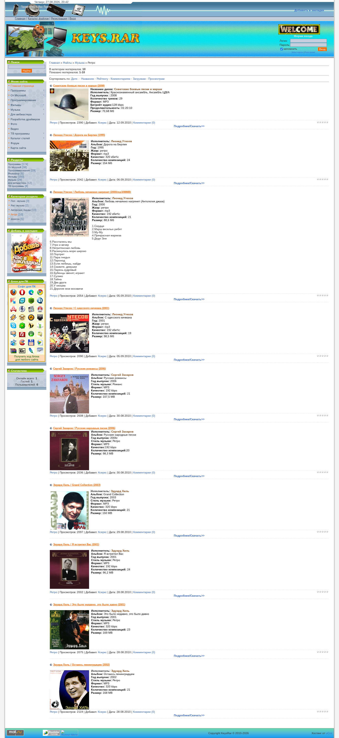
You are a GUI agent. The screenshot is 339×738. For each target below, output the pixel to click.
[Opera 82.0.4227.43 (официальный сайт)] (22, 294)
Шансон (15, 219)
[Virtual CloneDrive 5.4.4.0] (22, 319)
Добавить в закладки (309, 10)
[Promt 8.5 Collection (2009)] (40, 344)
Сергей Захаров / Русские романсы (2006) (79, 368)
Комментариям (120, 78)
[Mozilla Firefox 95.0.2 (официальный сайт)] (13, 294)
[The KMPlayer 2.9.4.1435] (40, 319)
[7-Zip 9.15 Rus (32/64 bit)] (22, 352)
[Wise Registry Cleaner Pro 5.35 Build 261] (13, 344)
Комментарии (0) (144, 122)
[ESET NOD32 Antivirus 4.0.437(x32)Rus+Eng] (22, 302)
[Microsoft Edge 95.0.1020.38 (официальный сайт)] (31, 294)
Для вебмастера (17, 183)
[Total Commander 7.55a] (31, 344)
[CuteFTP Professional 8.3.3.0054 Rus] (40, 336)
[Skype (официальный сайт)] (13, 327)
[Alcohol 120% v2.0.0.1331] (13, 311)
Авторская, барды (21, 210)
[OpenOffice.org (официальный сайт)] (40, 352)
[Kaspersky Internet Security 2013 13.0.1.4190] (13, 302)
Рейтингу (102, 78)
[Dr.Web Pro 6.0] (31, 302)
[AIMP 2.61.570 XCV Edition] (31, 319)
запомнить (290, 48)
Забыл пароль (297, 52)
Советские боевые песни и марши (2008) (79, 85)
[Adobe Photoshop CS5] (31, 352)
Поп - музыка (18, 201)
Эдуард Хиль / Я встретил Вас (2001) (76, 544)
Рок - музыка (18, 205)
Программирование (19, 170)
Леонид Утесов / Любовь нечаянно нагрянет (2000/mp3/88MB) (92, 192)
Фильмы (12, 176)
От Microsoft (14, 167)
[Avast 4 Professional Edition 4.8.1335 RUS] (40, 302)
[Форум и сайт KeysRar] (26, 271)
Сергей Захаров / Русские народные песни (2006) (84, 428)
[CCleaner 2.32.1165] (22, 344)
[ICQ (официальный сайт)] (22, 327)
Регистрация (59, 18)
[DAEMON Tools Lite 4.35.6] (22, 311)
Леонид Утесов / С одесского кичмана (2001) (81, 308)
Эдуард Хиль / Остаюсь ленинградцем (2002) (81, 664)
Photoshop (14, 173)
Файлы (67, 62)
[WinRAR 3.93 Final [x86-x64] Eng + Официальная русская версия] (13, 352)
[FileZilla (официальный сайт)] (22, 336)
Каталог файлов (38, 18)
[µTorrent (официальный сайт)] (31, 336)
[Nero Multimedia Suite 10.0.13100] (40, 311)
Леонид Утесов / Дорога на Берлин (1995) (79, 135)
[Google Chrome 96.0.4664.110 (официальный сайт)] (40, 294)
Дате (74, 78)
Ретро (14, 214)
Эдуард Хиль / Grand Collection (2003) (76, 484)
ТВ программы (16, 186)
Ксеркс (102, 122)
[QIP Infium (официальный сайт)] (40, 327)
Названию (87, 78)
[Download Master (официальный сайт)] (13, 336)
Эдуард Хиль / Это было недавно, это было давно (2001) (89, 604)
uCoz (329, 733)
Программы (14, 164)
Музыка (12, 180)
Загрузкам (139, 78)
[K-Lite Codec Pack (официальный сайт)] (31, 311)
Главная (20, 18)
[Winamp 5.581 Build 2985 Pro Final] (13, 319)
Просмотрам (156, 78)
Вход (72, 18)
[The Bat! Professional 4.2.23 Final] (31, 327)
